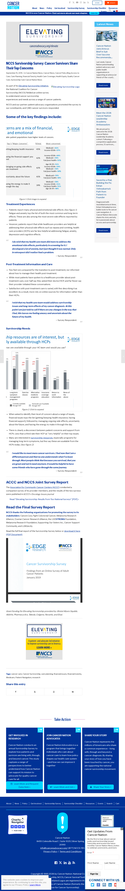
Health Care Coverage (46, 76)
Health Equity (61, 76)
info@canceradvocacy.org (53, 848)
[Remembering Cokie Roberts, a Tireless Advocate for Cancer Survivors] (123, 356)
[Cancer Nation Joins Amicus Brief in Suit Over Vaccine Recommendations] (106, 35)
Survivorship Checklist (96, 8)
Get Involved (59, 8)
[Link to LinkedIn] (84, 2)
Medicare (10, 677)
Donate (112, 3)
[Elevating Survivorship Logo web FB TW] (44, 41)
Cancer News (48, 73)
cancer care (16, 674)
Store (97, 3)
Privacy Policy (50, 851)
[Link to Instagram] (81, 2)
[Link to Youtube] (77, 2)
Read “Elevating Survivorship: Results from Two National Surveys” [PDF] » (44, 499)
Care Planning (16, 76)
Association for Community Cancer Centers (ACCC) (34, 487)
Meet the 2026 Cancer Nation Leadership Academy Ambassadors (103, 119)
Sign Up (94, 873)
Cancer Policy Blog (63, 73)
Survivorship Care (18, 80)
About (34, 8)
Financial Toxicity (29, 76)
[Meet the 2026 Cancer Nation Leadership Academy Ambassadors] (106, 103)
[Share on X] (34, 691)
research (36, 677)
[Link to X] (73, 2)
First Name (93, 863)
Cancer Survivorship (32, 674)
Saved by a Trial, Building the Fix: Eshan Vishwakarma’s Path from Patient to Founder (104, 189)
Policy (49, 8)
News (42, 8)
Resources (113, 8)
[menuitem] (97, 3)
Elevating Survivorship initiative (33, 86)
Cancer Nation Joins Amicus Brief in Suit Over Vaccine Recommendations (106, 52)
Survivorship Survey (76, 8)
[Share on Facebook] (15, 691)
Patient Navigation (23, 677)
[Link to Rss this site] (88, 2)
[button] (110, 10)
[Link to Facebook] (70, 2)
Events (104, 12)
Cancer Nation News (34, 73)
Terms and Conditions (71, 851)
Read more (103, 85)
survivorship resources (42, 438)
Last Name (109, 863)
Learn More (35, 885)
